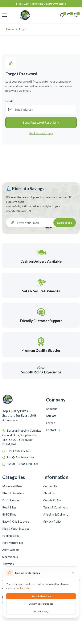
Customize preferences (41, 603)
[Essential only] (73, 573)
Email (9, 101)
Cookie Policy (23, 588)
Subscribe (64, 222)
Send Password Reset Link (41, 122)
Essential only (41, 611)
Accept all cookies (41, 596)
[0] (62, 15)
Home (10, 29)
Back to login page (41, 133)
